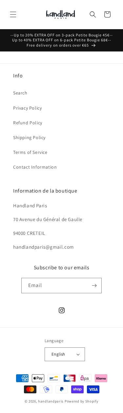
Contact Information (35, 167)
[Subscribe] (94, 285)
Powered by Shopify (81, 401)
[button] (13, 14)
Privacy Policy (27, 108)
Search (20, 93)
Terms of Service (30, 152)
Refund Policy (27, 123)
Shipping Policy (29, 137)
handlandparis (51, 401)
